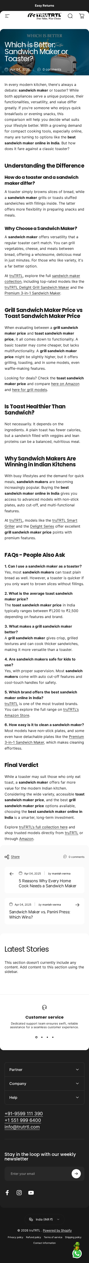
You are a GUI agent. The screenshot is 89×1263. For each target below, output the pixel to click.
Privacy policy (15, 1237)
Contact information (44, 1243)
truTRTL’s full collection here (43, 827)
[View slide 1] (36, 1037)
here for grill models (29, 389)
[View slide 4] (52, 1037)
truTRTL (16, 275)
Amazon (26, 838)
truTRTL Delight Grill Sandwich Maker (37, 287)
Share (15, 857)
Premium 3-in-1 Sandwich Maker (32, 293)
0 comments (52, 69)
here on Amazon (65, 383)
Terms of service (53, 1237)
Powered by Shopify (57, 1230)
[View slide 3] (47, 1037)
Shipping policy (73, 1237)
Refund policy (33, 1237)
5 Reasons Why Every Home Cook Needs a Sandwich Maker (47, 883)
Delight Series (42, 526)
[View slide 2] (41, 1037)
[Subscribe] (76, 1173)
